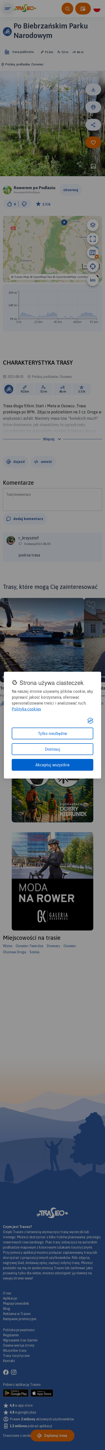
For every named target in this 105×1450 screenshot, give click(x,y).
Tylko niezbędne (52, 733)
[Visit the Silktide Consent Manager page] (90, 721)
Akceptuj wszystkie (52, 765)
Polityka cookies (26, 709)
